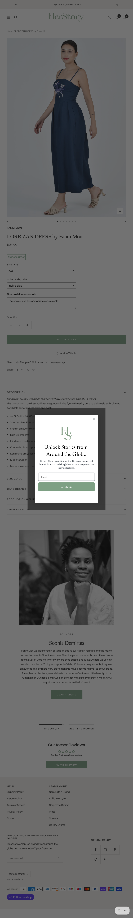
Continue (66, 487)
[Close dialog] (94, 419)
